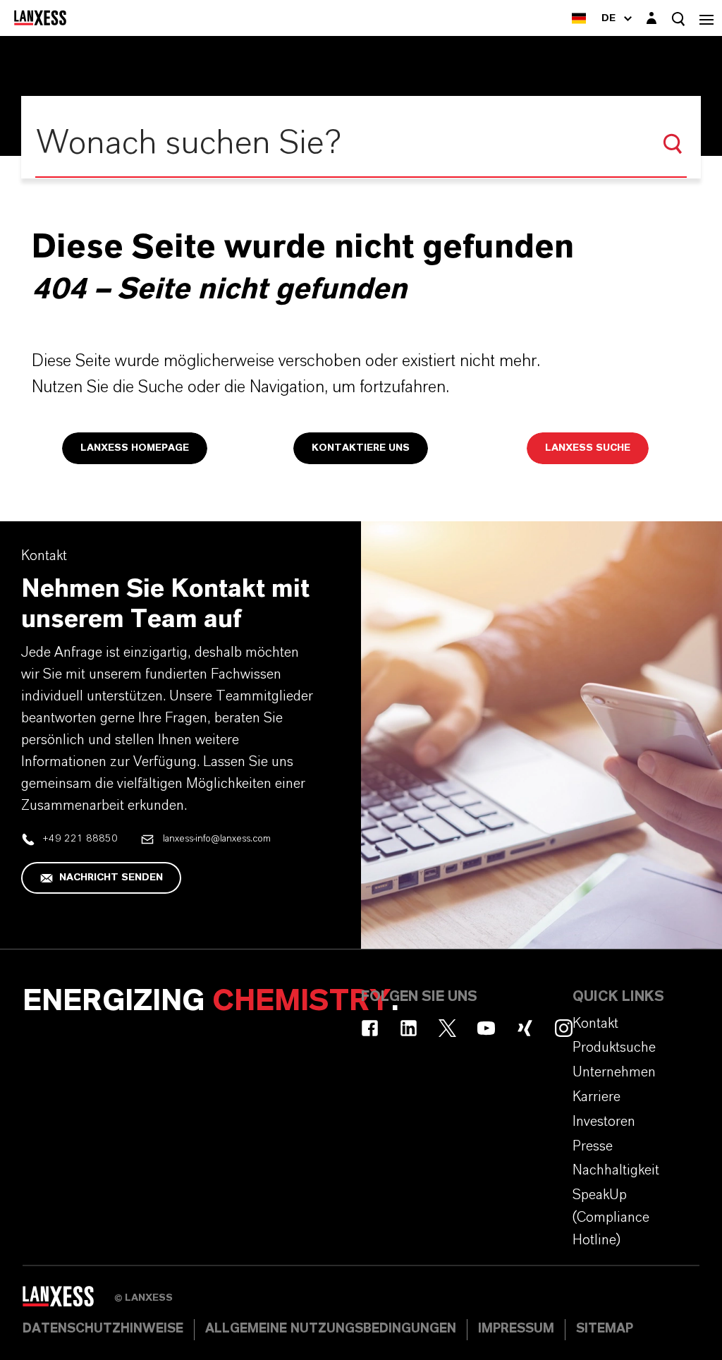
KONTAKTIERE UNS (361, 448)
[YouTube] (486, 1028)
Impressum (516, 1329)
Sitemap (604, 1329)
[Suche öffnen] (678, 18)
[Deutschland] (579, 18)
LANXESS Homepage (134, 448)
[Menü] (706, 18)
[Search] (673, 144)
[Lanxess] (68, 1301)
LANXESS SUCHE (587, 448)
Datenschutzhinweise (103, 1329)
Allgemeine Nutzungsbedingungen (330, 1329)
